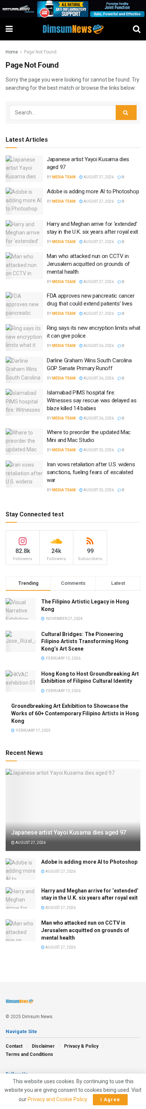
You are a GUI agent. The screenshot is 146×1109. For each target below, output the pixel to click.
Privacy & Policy (81, 1046)
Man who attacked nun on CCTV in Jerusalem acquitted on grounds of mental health (88, 264)
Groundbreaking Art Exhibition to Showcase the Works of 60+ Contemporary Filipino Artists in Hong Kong (75, 713)
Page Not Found (40, 52)
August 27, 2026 (98, 177)
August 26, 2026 (98, 346)
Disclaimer (43, 1046)
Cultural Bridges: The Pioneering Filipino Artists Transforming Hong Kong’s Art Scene (84, 641)
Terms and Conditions (29, 1054)
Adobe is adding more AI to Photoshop (93, 191)
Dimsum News (37, 1016)
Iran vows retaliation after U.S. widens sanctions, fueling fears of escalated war (91, 472)
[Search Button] (126, 112)
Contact (14, 1046)
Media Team (64, 177)
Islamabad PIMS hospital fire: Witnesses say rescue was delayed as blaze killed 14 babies (92, 400)
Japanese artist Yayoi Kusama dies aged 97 (68, 832)
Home (12, 52)
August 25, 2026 (98, 450)
